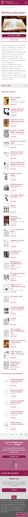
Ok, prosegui (22, 514)
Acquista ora (14, 456)
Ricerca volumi (6, 85)
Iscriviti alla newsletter (10, 473)
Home (7, 7)
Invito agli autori (14, 35)
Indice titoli (14, 40)
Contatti (14, 490)
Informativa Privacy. (5, 511)
